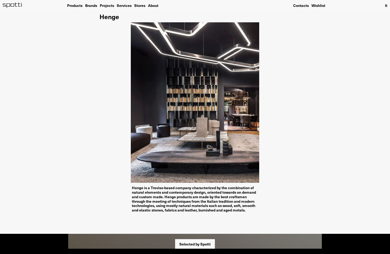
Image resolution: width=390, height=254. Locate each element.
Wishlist (318, 5)
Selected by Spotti (195, 244)
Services (124, 5)
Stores (139, 5)
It (386, 5)
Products (75, 5)
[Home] (12, 5)
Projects (107, 5)
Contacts (301, 5)
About (153, 5)
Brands (91, 5)
